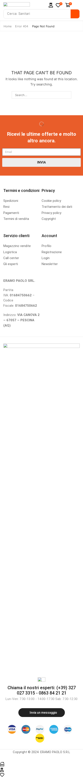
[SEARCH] (67, 95)
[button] (51, 5)
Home (8, 26)
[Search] (75, 13)
